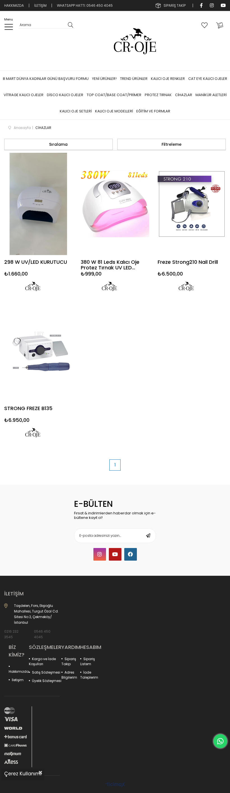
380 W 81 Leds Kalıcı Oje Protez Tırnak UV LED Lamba (110, 265)
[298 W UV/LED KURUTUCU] (38, 204)
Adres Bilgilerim (69, 675)
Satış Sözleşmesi (46, 672)
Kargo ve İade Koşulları (42, 661)
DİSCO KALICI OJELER (65, 95)
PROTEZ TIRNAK (158, 95)
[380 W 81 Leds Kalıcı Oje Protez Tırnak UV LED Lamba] (115, 204)
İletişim (18, 680)
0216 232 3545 (11, 634)
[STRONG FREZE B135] (38, 350)
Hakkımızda (19, 671)
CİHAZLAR (183, 95)
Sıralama (58, 144)
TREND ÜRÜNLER (134, 78)
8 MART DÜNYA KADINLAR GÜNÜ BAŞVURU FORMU (46, 78)
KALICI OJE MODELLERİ (114, 111)
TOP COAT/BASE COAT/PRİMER (114, 95)
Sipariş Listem (87, 661)
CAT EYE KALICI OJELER (207, 78)
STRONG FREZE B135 (28, 409)
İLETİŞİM (40, 5)
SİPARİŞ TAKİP (175, 5)
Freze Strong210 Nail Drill (188, 262)
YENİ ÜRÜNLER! (104, 78)
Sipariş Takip (68, 661)
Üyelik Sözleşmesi (46, 680)
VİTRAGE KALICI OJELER (23, 95)
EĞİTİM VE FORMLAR (153, 111)
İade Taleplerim (89, 675)
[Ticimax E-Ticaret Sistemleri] (115, 785)
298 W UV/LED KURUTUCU (35, 262)
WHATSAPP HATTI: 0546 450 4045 (85, 5)
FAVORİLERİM (205, 25)
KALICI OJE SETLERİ (76, 111)
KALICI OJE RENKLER (168, 78)
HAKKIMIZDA (14, 5)
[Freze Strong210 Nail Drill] (192, 204)
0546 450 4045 (42, 634)
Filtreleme (171, 144)
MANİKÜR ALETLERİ (211, 95)
